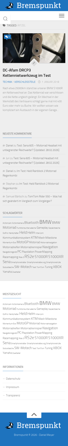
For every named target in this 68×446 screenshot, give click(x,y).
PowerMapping (43, 251)
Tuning (49, 267)
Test (34, 267)
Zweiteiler (16, 272)
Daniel (9, 145)
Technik (7, 81)
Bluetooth (31, 223)
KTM (34, 238)
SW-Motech (23, 267)
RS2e (29, 256)
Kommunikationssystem (16, 237)
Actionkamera (18, 223)
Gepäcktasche (54, 228)
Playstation (28, 251)
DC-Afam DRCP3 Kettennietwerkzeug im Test (27, 73)
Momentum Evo (9, 242)
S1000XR (55, 256)
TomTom (40, 267)
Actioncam (7, 223)
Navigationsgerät (10, 252)
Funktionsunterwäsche (26, 228)
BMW (45, 222)
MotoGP (23, 242)
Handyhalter (14, 233)
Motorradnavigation (48, 242)
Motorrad (34, 242)
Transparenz (13, 395)
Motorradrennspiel (31, 247)
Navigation (50, 247)
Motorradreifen (11, 247)
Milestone (51, 237)
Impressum (12, 387)
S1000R (41, 256)
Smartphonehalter (18, 262)
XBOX (57, 267)
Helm (31, 233)
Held (23, 232)
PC (19, 252)
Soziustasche (8, 267)
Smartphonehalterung (36, 262)
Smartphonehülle (53, 262)
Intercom (40, 233)
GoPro (5, 233)
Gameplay (42, 227)
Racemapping (10, 257)
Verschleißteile (25, 81)
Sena (7, 261)
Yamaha (7, 271)
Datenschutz (13, 378)
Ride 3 (21, 257)
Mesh (41, 237)
